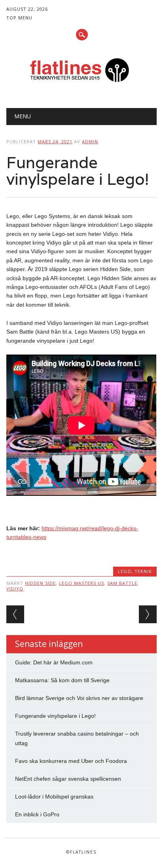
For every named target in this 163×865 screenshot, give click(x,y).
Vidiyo (14, 589)
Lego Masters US (81, 583)
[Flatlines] (81, 88)
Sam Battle (122, 583)
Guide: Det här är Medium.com (54, 662)
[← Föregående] (15, 614)
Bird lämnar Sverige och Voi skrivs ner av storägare (79, 698)
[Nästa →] (148, 614)
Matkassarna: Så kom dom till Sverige (62, 680)
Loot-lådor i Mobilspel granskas (54, 796)
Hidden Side (40, 583)
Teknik (143, 571)
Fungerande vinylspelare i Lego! (55, 716)
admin (90, 141)
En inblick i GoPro (37, 814)
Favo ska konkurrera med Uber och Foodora (71, 761)
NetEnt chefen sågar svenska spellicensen (68, 779)
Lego (124, 571)
